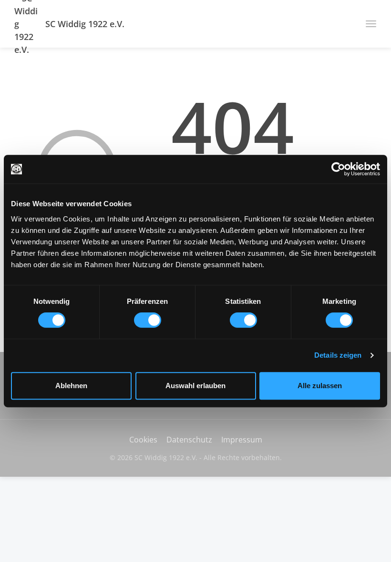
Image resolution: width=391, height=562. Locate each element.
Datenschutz (189, 439)
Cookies (143, 439)
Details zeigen (337, 355)
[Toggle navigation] (367, 24)
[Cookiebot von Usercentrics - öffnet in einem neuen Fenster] (338, 169)
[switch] (147, 320)
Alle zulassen (320, 385)
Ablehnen (71, 385)
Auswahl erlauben (195, 385)
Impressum (241, 439)
